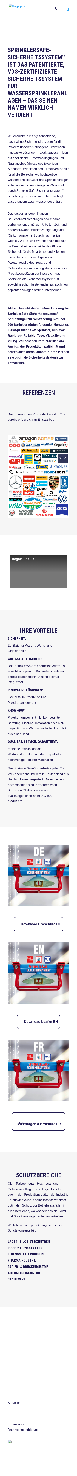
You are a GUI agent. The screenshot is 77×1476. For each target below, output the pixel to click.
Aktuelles (14, 1403)
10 (55, 30)
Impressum (16, 1424)
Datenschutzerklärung (23, 1429)
